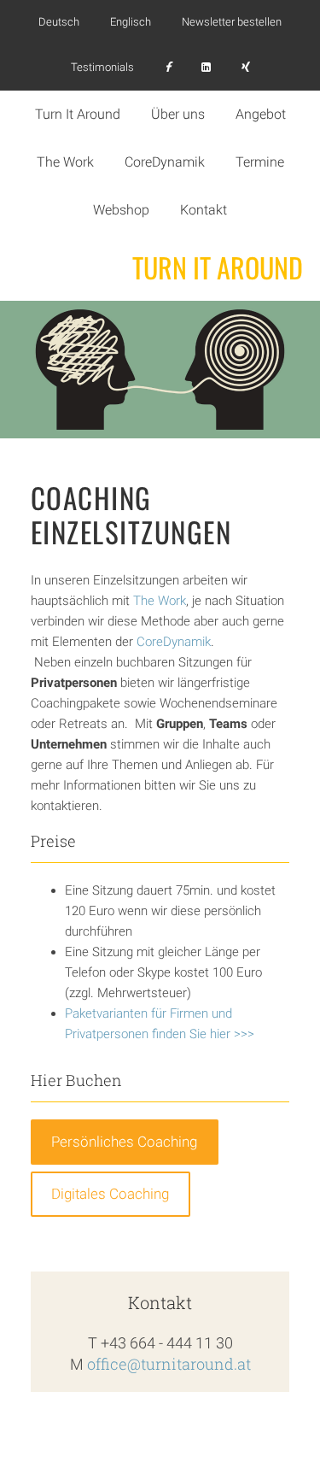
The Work (159, 600)
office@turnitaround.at (169, 1364)
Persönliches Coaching (124, 1141)
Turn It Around (217, 267)
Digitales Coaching (110, 1193)
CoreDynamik (174, 641)
